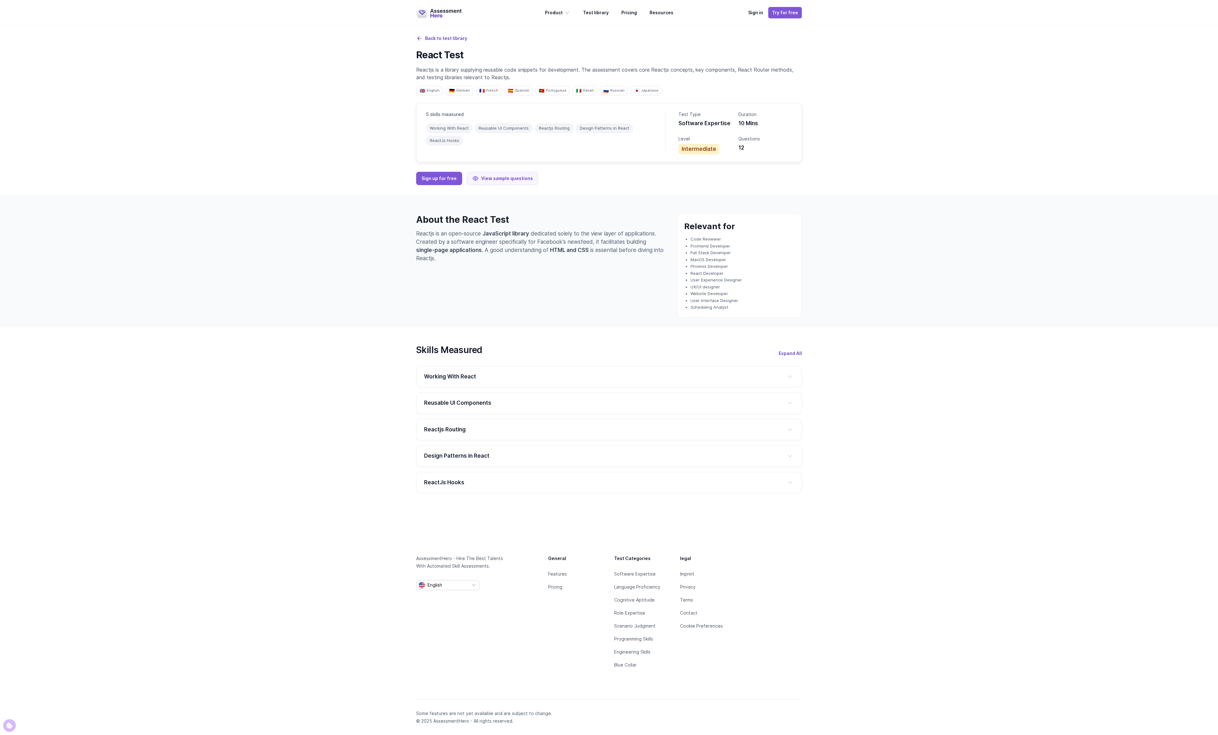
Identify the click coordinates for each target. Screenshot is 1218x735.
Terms (686, 600)
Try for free (785, 12)
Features (557, 574)
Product (554, 12)
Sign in (755, 12)
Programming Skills (633, 639)
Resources (661, 12)
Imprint (687, 574)
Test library (596, 12)
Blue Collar (625, 664)
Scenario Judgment (635, 626)
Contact (688, 613)
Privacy (688, 587)
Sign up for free (439, 178)
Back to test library (446, 38)
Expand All (790, 353)
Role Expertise (629, 613)
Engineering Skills (632, 651)
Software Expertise (635, 574)
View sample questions (507, 178)
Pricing (629, 12)
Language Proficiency (637, 587)
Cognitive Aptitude (634, 600)
